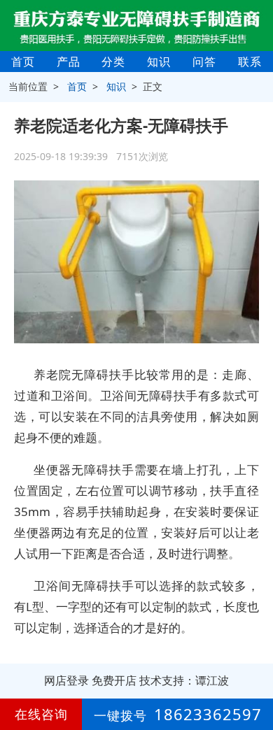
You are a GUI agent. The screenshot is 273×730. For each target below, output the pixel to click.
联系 (250, 61)
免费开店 (114, 680)
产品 (68, 61)
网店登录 (66, 680)
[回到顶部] (255, 677)
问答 (204, 61)
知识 (159, 61)
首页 (23, 61)
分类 (113, 61)
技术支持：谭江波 (184, 680)
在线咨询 (41, 714)
